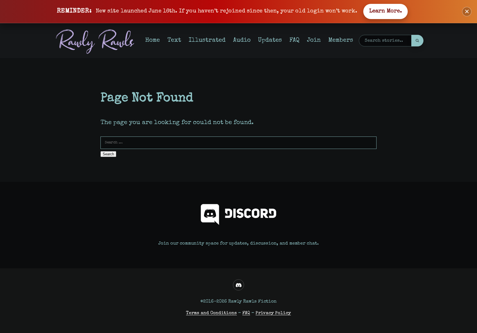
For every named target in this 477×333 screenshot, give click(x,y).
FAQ (294, 40)
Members (340, 40)
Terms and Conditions (211, 313)
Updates (270, 40)
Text (174, 40)
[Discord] (238, 284)
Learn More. (385, 11)
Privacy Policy (273, 313)
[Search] (417, 40)
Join (314, 40)
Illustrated (207, 40)
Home (152, 40)
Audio (242, 40)
